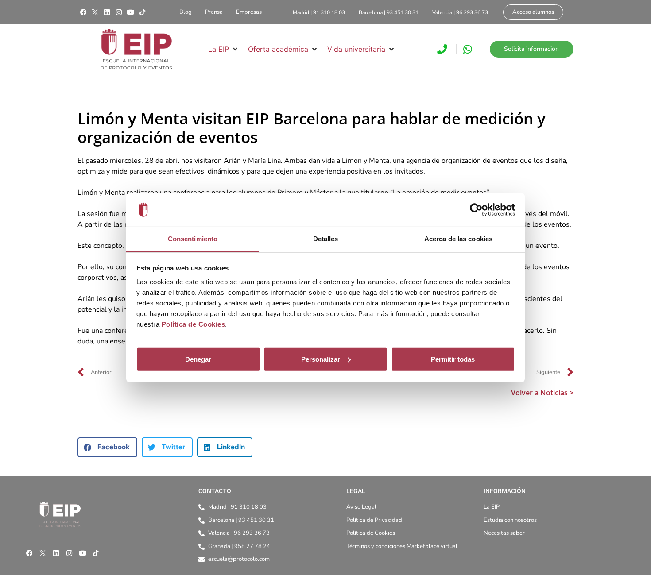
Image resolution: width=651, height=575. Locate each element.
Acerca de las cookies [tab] (458, 239)
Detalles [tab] (325, 239)
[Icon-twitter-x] (95, 12)
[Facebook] (83, 12)
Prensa (214, 12)
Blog (185, 12)
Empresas (249, 12)
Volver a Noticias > (542, 392)
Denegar (198, 359)
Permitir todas (453, 359)
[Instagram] (118, 12)
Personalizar (320, 359)
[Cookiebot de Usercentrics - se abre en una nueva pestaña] (476, 209)
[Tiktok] (142, 12)
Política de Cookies (193, 324)
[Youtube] (130, 12)
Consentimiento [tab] (192, 239)
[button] (224, 49)
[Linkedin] (106, 12)
